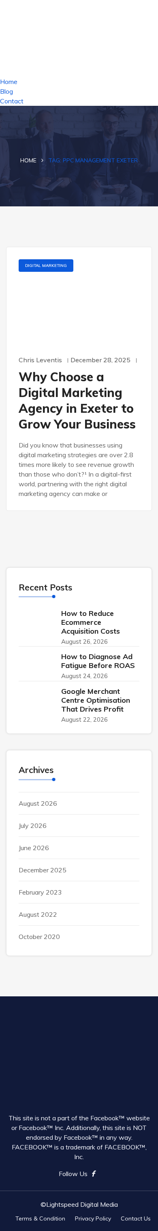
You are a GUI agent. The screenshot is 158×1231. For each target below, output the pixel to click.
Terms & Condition (40, 1218)
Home (8, 82)
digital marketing (46, 265)
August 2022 (38, 914)
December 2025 (42, 870)
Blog (6, 91)
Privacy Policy (93, 1218)
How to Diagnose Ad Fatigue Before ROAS (98, 661)
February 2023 (40, 892)
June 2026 (34, 848)
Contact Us (136, 1218)
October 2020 (39, 937)
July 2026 (33, 825)
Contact (11, 101)
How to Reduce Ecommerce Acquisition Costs (90, 622)
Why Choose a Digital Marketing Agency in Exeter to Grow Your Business (77, 400)
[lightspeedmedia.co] (79, 37)
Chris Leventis (40, 360)
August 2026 (38, 803)
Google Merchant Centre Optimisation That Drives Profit (95, 700)
